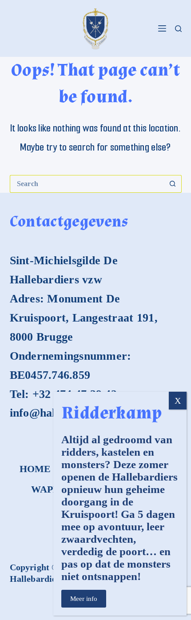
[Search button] (173, 184)
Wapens (51, 489)
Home (35, 468)
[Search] (178, 28)
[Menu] (162, 28)
